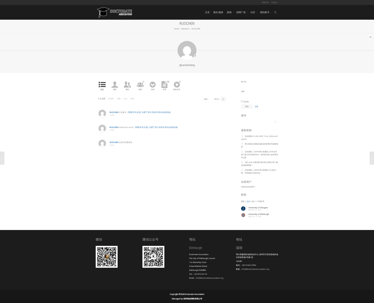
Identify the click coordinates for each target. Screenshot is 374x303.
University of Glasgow (258, 207)
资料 (115, 89)
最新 (243, 201)
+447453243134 (200, 274)
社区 (253, 12)
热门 (253, 201)
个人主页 (101, 98)
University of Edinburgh (258, 214)
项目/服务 (218, 12)
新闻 (229, 12)
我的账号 (265, 12)
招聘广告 (241, 12)
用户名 (243, 81)
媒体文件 (176, 85)
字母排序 (260, 201)
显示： (207, 99)
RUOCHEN (114, 112)
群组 (141, 85)
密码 (243, 91)
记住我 (246, 101)
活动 (152, 89)
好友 (125, 98)
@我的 (111, 98)
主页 (207, 12)
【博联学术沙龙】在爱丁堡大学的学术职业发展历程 (148, 112)
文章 (166, 85)
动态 (102, 89)
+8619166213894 (249, 265)
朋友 (127, 89)
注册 (256, 106)
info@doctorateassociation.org (209, 278)
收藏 (119, 98)
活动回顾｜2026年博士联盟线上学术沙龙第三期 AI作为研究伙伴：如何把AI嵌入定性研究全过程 (259, 154)
